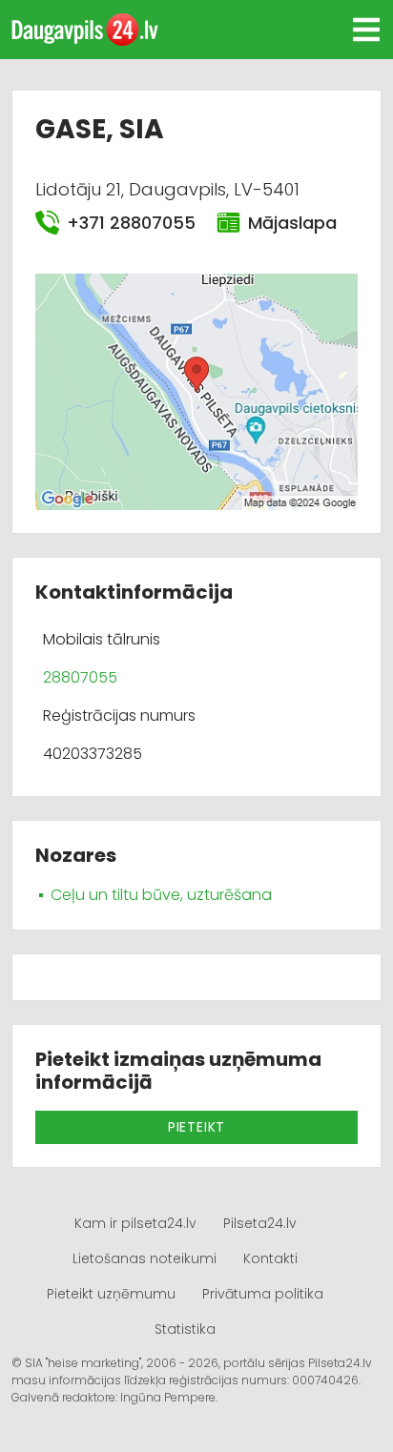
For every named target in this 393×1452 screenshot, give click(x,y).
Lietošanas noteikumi (144, 1258)
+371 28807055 (130, 223)
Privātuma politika (262, 1293)
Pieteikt (196, 1126)
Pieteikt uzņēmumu (111, 1293)
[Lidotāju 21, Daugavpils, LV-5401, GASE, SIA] (196, 390)
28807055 (80, 677)
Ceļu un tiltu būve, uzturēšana (161, 895)
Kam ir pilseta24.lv (135, 1223)
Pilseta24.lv (260, 1223)
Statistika (185, 1329)
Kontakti (270, 1258)
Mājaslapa (291, 223)
